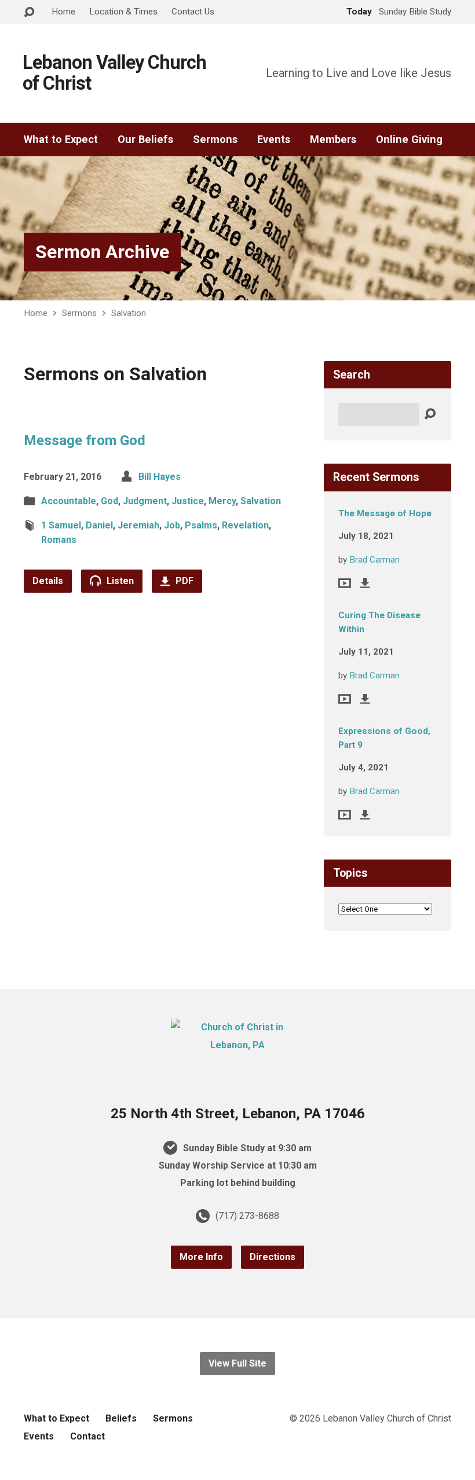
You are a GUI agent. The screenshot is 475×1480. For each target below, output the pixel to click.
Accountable (68, 500)
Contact (87, 1436)
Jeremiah (138, 525)
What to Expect (61, 139)
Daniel (99, 525)
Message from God (84, 440)
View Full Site (237, 1363)
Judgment (145, 500)
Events (273, 139)
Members (333, 139)
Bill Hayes (159, 476)
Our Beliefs (145, 139)
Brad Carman (374, 559)
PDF (183, 580)
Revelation (245, 525)
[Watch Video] (344, 583)
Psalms (201, 525)
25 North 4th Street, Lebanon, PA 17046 (238, 1114)
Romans (58, 539)
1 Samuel (61, 525)
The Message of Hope (385, 513)
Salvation (128, 313)
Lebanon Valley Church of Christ (114, 73)
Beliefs (121, 1418)
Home (63, 11)
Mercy (222, 500)
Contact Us (192, 11)
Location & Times (123, 11)
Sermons (215, 139)
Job (172, 525)
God (109, 500)
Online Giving (409, 139)
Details (47, 580)
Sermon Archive (102, 252)
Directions (272, 1256)
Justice (187, 500)
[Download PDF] (365, 583)
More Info (201, 1256)
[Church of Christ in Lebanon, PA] (237, 1045)
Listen (119, 580)
